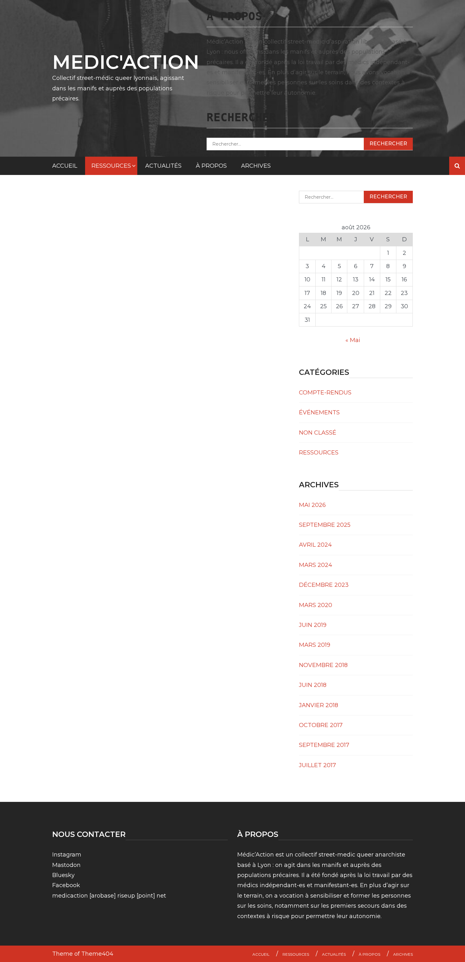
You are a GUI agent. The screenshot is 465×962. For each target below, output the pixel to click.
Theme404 (97, 953)
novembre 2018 (323, 665)
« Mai (352, 340)
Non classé (317, 432)
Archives (256, 165)
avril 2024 (315, 544)
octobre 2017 (321, 725)
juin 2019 (312, 625)
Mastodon (66, 865)
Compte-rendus (325, 392)
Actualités (163, 165)
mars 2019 (314, 644)
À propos (211, 165)
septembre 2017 (324, 745)
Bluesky (63, 875)
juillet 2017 (317, 765)
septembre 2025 (324, 524)
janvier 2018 (318, 705)
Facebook (66, 885)
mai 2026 (312, 505)
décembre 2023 (324, 584)
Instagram (66, 854)
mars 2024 (315, 565)
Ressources (111, 165)
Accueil (64, 165)
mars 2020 (315, 605)
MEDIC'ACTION (125, 62)
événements (319, 412)
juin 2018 (312, 685)
